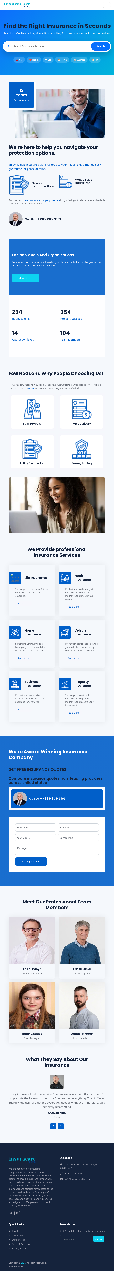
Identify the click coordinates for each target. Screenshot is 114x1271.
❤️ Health (34, 59)
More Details (25, 278)
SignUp (98, 1238)
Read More (23, 603)
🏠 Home (62, 59)
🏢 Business (79, 59)
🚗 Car (19, 59)
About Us (16, 1231)
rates (31, 388)
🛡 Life (48, 59)
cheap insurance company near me (41, 200)
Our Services (18, 1239)
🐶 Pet (95, 59)
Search (100, 46)
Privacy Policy (19, 1248)
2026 (23, 1262)
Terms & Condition (21, 1244)
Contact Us (17, 1235)
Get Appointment (31, 861)
